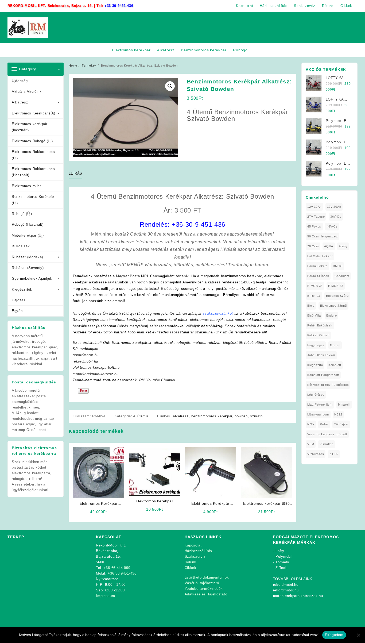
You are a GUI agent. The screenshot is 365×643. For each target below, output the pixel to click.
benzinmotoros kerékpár (211, 416)
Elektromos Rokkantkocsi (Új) (34, 155)
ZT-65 (333, 454)
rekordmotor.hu (86, 355)
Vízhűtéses (315, 454)
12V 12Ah (314, 206)
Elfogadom (334, 635)
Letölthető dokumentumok (207, 577)
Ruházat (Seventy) (28, 268)
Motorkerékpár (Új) (28, 235)
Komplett (334, 365)
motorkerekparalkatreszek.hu (298, 596)
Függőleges (315, 345)
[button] (170, 86)
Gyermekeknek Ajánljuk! (32, 278)
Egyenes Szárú (337, 295)
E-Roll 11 (313, 295)
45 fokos (314, 226)
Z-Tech (281, 568)
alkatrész (181, 416)
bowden (241, 416)
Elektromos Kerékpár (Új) (33, 113)
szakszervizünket (218, 313)
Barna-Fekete (317, 266)
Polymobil (283, 557)
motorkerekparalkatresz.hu (96, 374)
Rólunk (190, 562)
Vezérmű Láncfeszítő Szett (327, 434)
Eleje (310, 305)
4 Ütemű (140, 416)
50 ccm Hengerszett (322, 236)
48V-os (332, 226)
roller (324, 424)
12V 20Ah (334, 206)
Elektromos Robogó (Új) (32, 141)
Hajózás (19, 300)
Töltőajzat (341, 424)
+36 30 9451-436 (118, 6)
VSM (310, 444)
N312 (338, 414)
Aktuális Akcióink (27, 92)
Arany (343, 246)
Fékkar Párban (318, 335)
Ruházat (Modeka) (27, 257)
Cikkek (190, 568)
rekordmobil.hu (85, 361)
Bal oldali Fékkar (320, 256)
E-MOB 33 (315, 285)
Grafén (335, 345)
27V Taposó (316, 216)
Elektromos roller (26, 186)
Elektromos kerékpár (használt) (29, 127)
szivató (256, 416)
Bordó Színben (318, 276)
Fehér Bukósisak (319, 325)
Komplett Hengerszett (323, 374)
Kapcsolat (193, 545)
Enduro (331, 315)
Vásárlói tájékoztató (202, 583)
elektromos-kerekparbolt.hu (96, 367)
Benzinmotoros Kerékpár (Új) (33, 200)
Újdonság (20, 81)
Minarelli (344, 404)
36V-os (335, 216)
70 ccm (313, 246)
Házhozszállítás (198, 551)
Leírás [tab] (75, 173)
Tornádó (282, 562)
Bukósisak (21, 246)
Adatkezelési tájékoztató (206, 594)
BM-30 (338, 266)
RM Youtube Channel (157, 380)
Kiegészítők (22, 289)
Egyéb (17, 311)
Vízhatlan (326, 444)
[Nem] (358, 635)
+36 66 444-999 (117, 568)
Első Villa (314, 315)
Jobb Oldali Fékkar (321, 355)
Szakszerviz (195, 557)
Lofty (279, 551)
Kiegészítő (315, 365)
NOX (310, 424)
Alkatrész (20, 102)
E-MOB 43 (335, 285)
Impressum (105, 596)
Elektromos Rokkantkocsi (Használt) (34, 172)
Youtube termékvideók (204, 589)
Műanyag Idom (318, 414)
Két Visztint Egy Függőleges (328, 384)
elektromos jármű (333, 305)
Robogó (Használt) (28, 224)
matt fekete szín (319, 404)
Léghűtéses (315, 394)
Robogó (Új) (22, 214)
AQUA (328, 246)
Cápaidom (342, 276)
